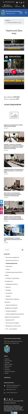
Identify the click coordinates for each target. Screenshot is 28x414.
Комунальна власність (12, 260)
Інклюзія (8, 296)
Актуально (9, 293)
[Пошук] (21, 12)
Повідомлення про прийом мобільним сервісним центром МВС (13, 240)
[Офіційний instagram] (23, 2)
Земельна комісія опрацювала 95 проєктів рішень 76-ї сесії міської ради (14, 171)
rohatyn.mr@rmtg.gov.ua (12, 392)
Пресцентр (8, 366)
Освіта (8, 269)
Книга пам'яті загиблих (12, 323)
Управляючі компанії (12, 284)
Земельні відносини (11, 263)
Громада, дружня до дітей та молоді (13, 274)
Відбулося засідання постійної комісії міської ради (13, 126)
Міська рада (8, 360)
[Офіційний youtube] (21, 2)
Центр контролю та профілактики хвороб (11, 307)
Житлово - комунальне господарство (12, 280)
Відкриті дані (9, 364)
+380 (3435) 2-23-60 (9, 2)
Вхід (24, 6)
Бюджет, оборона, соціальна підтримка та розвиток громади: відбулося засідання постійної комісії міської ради (13, 146)
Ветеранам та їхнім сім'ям (13, 326)
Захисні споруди (10, 371)
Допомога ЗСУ (10, 320)
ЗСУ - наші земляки (11, 329)
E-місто (7, 368)
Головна (7, 20)
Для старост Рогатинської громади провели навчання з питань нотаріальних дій (12, 194)
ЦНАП (7, 373)
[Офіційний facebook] (19, 2)
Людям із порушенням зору (7, 6)
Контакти (7, 369)
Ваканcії (8, 287)
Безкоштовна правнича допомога (12, 301)
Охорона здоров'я (11, 311)
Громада (8, 290)
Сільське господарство (12, 257)
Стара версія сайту (18, 6)
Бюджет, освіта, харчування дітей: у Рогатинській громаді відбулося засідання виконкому (13, 218)
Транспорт (9, 266)
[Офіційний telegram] (17, 2)
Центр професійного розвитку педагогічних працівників (14, 315)
